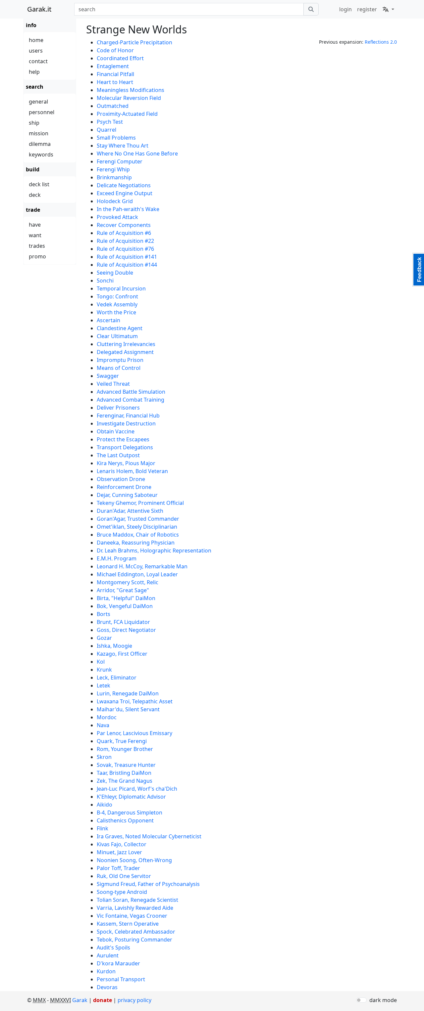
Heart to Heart (115, 82)
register (367, 9)
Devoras (107, 987)
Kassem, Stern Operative (128, 923)
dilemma (40, 144)
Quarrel (106, 129)
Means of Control (118, 368)
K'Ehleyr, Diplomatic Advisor (131, 796)
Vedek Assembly (117, 304)
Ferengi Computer (119, 161)
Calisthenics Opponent (125, 820)
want (35, 235)
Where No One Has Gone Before (137, 153)
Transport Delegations (125, 447)
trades (37, 245)
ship (34, 122)
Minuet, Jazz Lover (119, 852)
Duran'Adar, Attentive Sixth (130, 510)
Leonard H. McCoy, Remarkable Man (142, 566)
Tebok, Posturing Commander (134, 939)
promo (37, 256)
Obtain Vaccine (115, 431)
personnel (41, 112)
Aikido (104, 804)
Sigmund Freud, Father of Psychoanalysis (148, 884)
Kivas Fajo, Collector (121, 844)
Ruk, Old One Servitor (124, 876)
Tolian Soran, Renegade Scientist (137, 899)
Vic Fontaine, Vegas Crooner (132, 915)
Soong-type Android (122, 892)
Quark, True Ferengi (122, 741)
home (36, 40)
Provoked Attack (117, 217)
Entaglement (113, 66)
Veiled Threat (113, 383)
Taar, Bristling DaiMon (124, 772)
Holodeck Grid (115, 201)
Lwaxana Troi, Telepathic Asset (135, 701)
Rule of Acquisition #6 (124, 233)
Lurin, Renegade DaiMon (128, 693)
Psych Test (110, 121)
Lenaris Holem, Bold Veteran (132, 471)
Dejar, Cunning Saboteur (127, 495)
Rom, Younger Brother (125, 749)
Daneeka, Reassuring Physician (136, 542)
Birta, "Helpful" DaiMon (126, 598)
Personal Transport (121, 979)
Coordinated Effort (120, 58)
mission (38, 133)
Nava (103, 725)
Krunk (104, 669)
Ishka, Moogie (114, 645)
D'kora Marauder (118, 963)
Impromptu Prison (120, 360)
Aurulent (108, 955)
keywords (41, 154)
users (36, 50)
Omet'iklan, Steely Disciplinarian (137, 526)
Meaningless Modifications (130, 90)
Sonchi (105, 280)
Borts (103, 614)
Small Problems (116, 137)
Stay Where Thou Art (122, 145)
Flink (102, 828)
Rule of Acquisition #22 (125, 240)
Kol (101, 661)
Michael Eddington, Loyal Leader (137, 574)
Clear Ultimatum (117, 336)
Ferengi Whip (113, 169)
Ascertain (108, 320)
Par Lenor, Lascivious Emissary (134, 733)
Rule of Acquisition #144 (127, 264)
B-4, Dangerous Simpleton (129, 812)
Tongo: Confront (117, 296)
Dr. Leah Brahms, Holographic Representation (154, 550)
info (31, 25)
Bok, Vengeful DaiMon (125, 606)
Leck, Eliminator (116, 677)
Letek (103, 685)
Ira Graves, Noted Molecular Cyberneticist (149, 836)
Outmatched (113, 106)
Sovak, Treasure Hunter (126, 765)
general (38, 101)
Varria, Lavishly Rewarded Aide (135, 907)
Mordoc (107, 717)
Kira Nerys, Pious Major (126, 463)
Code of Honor (115, 50)
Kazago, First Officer (122, 653)
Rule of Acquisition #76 (125, 248)
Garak (79, 1000)
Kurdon (106, 971)
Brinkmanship (114, 177)
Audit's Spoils (113, 947)
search (34, 86)
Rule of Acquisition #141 (127, 256)
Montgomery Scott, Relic (127, 582)
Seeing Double (115, 272)
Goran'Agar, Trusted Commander (138, 518)
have (35, 224)
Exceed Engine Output (124, 193)
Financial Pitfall (115, 74)
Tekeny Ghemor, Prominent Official (140, 502)
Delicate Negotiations (124, 185)
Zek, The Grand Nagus (124, 780)
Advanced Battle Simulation (131, 391)
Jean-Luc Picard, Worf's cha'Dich (137, 788)
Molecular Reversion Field (129, 98)
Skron (104, 757)
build (32, 169)
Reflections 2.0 (381, 42)
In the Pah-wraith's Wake (128, 209)
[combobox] (189, 9)
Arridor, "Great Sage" (123, 590)
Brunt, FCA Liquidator (123, 622)
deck (35, 194)
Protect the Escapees (123, 439)
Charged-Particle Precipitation (134, 42)
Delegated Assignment (125, 352)
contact (38, 61)
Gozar (104, 637)
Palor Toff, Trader (118, 868)
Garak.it (39, 9)
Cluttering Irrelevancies (126, 344)
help (34, 71)
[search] (311, 9)
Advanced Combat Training (130, 399)
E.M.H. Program (116, 558)
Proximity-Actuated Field (127, 113)
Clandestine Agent (119, 328)
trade (33, 209)
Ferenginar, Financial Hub (128, 415)
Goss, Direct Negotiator (126, 630)
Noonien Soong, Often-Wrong (134, 860)
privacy (134, 1000)
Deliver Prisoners (118, 407)
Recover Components (124, 225)
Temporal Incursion (121, 288)
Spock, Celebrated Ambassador (136, 931)
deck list (39, 184)
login (345, 9)
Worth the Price (116, 312)
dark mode (383, 1000)
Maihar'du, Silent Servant (128, 709)
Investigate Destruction (126, 423)
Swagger (108, 375)
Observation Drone (121, 479)
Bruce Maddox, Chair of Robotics (138, 534)
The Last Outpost (118, 455)
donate (102, 1000)
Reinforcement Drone (124, 487)
